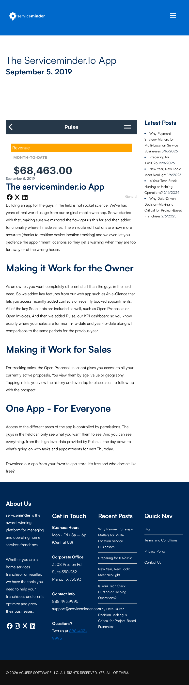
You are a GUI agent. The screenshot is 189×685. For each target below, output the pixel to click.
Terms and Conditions (160, 540)
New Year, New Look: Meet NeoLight (114, 572)
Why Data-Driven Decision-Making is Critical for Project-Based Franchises (117, 618)
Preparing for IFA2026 (115, 558)
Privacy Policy (155, 551)
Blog (147, 529)
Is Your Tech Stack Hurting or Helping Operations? (160, 187)
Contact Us (152, 562)
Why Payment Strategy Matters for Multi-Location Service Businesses (115, 538)
